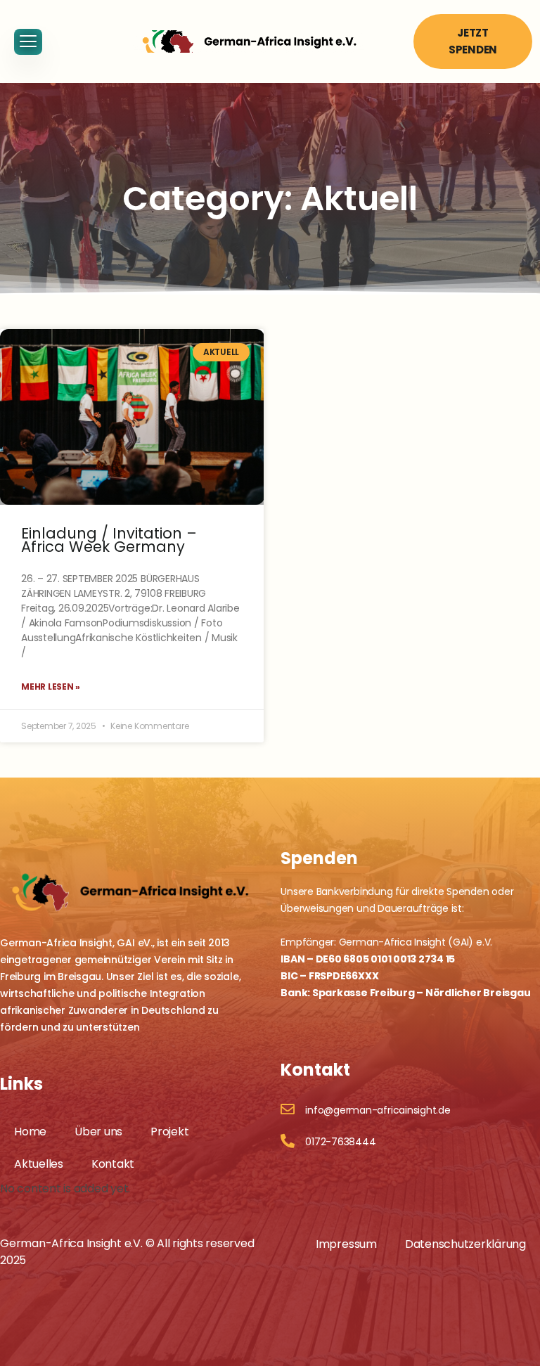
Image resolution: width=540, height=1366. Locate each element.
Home (30, 1131)
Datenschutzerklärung (465, 1244)
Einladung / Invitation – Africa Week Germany (109, 540)
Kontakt (112, 1164)
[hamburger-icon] (28, 42)
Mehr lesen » (50, 686)
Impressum (346, 1244)
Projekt (169, 1131)
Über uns (98, 1131)
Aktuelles (38, 1164)
